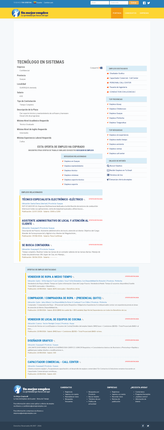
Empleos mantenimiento (73, 166)
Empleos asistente (116, 144)
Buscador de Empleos (85, 150)
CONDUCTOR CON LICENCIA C (123, 92)
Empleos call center (117, 153)
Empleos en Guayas (72, 161)
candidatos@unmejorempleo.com (35, 406)
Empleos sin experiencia (118, 135)
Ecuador (39, 2)
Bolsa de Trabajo (43, 399)
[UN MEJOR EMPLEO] (31, 11)
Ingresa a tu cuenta (72, 394)
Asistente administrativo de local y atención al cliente (55, 222)
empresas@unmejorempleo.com (25, 413)
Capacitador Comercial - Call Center (124, 78)
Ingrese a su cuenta (118, 394)
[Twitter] (148, 3)
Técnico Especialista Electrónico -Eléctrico (53, 199)
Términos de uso (94, 399)
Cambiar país (48, 2)
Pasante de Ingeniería (118, 87)
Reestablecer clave (72, 397)
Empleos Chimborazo (117, 109)
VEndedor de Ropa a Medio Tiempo (50, 276)
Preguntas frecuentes (142, 394)
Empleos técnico (70, 170)
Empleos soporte (71, 184)
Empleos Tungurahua (117, 122)
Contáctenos (140, 392)
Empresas (144, 13)
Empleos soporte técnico (74, 180)
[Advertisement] (82, 39)
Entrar (133, 2)
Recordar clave (117, 397)
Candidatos (130, 13)
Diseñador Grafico (117, 73)
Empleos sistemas (71, 175)
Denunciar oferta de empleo (120, 179)
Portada (117, 13)
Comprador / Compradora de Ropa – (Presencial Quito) (65, 298)
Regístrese (115, 392)
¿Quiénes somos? (141, 397)
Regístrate (68, 392)
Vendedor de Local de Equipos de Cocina (55, 319)
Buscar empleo (94, 397)
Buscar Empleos (115, 166)
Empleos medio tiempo (118, 139)
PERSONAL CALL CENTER (120, 82)
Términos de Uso (116, 175)
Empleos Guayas (115, 113)
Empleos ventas (115, 149)
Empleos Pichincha (116, 118)
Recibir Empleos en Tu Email (120, 170)
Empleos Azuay (115, 104)
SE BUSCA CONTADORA (36, 245)
